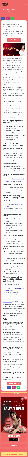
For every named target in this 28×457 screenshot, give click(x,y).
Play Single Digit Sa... (11, 9)
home (24, 4)
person (26, 4)
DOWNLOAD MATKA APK (14, 454)
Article (4, 9)
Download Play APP (14, 394)
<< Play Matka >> (14, 40)
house (2, 9)
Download (14, 445)
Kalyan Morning (7, 302)
